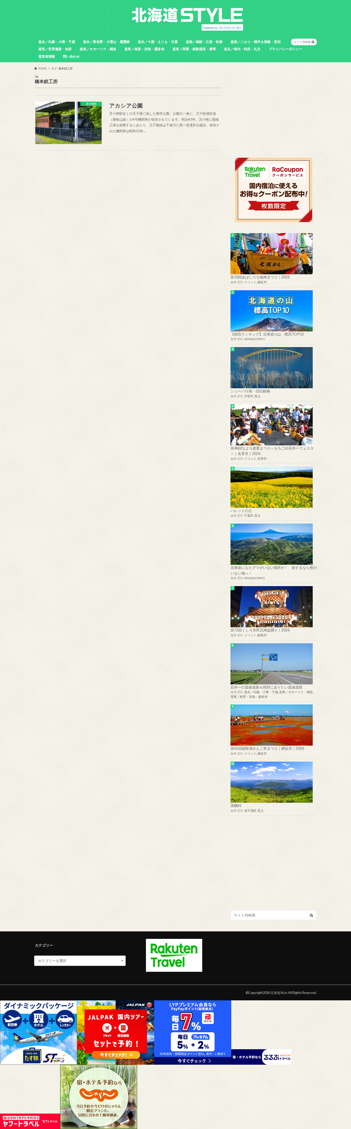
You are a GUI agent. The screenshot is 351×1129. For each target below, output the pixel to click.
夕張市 (248, 396)
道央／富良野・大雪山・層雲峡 (106, 42)
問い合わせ (71, 56)
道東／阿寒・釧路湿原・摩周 (194, 49)
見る (257, 396)
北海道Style (278, 993)
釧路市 (262, 635)
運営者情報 (46, 56)
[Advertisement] (273, 111)
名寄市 (262, 458)
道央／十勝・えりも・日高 (158, 42)
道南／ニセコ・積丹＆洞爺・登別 (255, 42)
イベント (250, 282)
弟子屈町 (250, 810)
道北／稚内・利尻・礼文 (242, 49)
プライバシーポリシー (285, 49)
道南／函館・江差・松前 (204, 42)
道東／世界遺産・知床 (55, 49)
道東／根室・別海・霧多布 (144, 49)
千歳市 (248, 515)
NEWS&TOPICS (254, 339)
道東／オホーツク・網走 (98, 49)
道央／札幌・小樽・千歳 (56, 42)
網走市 (262, 282)
